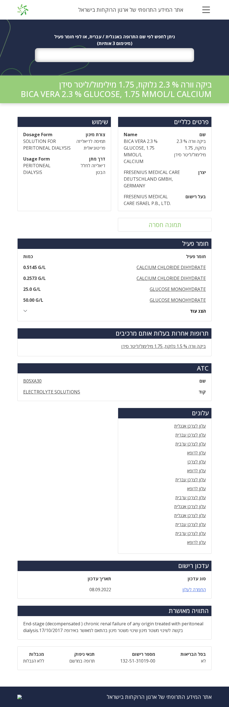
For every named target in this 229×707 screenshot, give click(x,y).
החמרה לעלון (194, 589)
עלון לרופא (196, 453)
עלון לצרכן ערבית (190, 444)
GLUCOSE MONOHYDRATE (178, 289)
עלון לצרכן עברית (190, 435)
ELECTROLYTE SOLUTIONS (51, 392)
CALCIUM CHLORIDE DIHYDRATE (171, 267)
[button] (206, 9)
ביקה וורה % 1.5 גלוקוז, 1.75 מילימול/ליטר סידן (163, 346)
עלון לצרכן (196, 462)
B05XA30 (32, 381)
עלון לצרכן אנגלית (190, 426)
